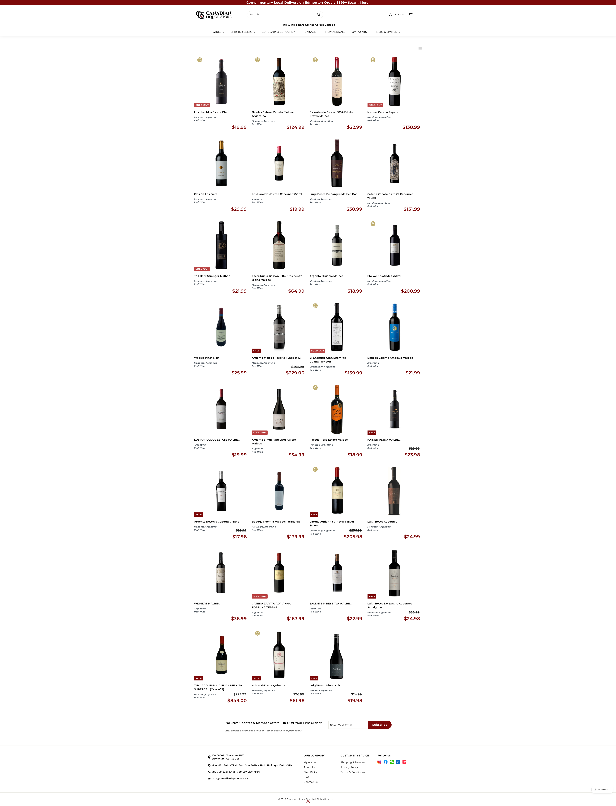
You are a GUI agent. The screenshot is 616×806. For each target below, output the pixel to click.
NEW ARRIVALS (335, 31)
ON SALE (310, 31)
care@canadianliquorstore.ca (230, 778)
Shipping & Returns (353, 762)
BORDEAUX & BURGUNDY (279, 31)
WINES (217, 31)
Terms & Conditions (353, 772)
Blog (306, 776)
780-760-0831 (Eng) (223, 771)
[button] (308, 801)
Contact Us (310, 781)
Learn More (337, 2)
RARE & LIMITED (387, 31)
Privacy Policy (349, 767)
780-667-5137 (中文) (248, 771)
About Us (309, 767)
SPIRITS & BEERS (242, 31)
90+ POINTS (360, 31)
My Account (311, 762)
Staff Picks (310, 772)
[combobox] (285, 14)
